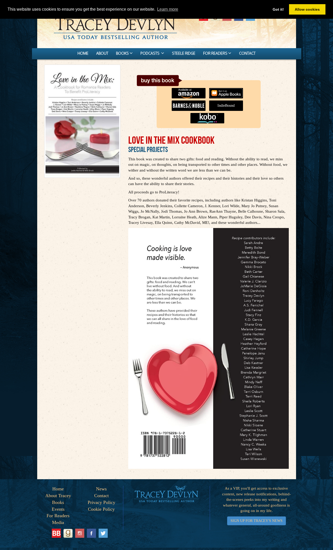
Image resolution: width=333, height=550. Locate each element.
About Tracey (58, 495)
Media (58, 522)
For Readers (58, 515)
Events (58, 509)
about (102, 53)
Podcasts (150, 53)
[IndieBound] (227, 103)
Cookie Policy (101, 509)
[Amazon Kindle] (190, 90)
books (123, 53)
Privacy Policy (101, 502)
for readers (215, 53)
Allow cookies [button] (307, 9)
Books (58, 502)
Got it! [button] (278, 9)
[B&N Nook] (190, 103)
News (101, 488)
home (83, 53)
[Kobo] (208, 115)
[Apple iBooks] (227, 90)
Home (58, 488)
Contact (101, 495)
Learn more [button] (167, 9)
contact (247, 53)
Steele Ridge (183, 53)
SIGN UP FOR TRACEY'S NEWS (256, 521)
